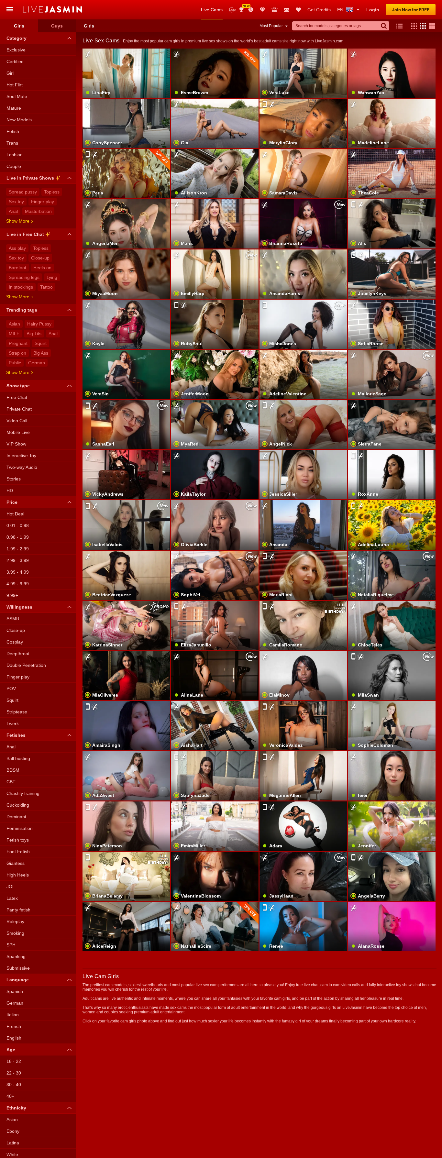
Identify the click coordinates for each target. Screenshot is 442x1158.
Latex (12, 898)
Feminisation (19, 828)
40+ (10, 1096)
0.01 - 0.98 (17, 525)
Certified (15, 61)
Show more (17, 221)
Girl (10, 73)
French (13, 1026)
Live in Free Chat (25, 234)
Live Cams (212, 9)
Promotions (250, 9)
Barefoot (17, 267)
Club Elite (262, 9)
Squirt (41, 343)
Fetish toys (17, 840)
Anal (13, 211)
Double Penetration (26, 665)
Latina (12, 1142)
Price (11, 502)
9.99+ (12, 595)
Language (17, 979)
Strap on (17, 353)
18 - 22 (13, 1061)
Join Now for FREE (410, 9)
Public (15, 362)
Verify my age (391, 887)
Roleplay (15, 921)
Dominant (16, 816)
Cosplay (14, 642)
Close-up (40, 257)
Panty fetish (18, 909)
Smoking (15, 933)
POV (11, 688)
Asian (14, 323)
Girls (19, 25)
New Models (232, 9)
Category (16, 38)
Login (372, 9)
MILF (14, 333)
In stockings (21, 287)
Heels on (42, 267)
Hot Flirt (14, 84)
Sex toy (16, 201)
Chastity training (22, 793)
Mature (13, 108)
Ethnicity (16, 1107)
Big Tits (34, 333)
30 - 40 (13, 1084)
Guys (57, 25)
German (36, 362)
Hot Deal (15, 513)
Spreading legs (24, 277)
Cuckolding (17, 805)
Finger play (42, 201)
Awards (244, 7)
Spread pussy (23, 191)
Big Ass (40, 353)
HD (9, 490)
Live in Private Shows (30, 178)
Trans (12, 143)
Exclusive (16, 49)
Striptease (16, 711)
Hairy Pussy (39, 323)
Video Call (16, 420)
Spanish (14, 991)
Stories (13, 478)
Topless (52, 191)
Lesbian (14, 154)
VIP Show (16, 444)
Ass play (17, 248)
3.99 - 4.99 (17, 572)
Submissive (18, 968)
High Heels (17, 874)
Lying (52, 277)
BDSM (12, 770)
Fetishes (16, 735)
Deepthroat (17, 653)
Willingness (19, 607)
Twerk (12, 723)
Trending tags (21, 310)
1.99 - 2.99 (17, 548)
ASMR (12, 618)
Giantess (15, 863)
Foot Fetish (18, 851)
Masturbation (38, 211)
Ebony (12, 1131)
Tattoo (46, 287)
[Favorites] (298, 9)
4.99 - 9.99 (17, 583)
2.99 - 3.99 (17, 560)
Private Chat (19, 409)
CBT (11, 781)
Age (10, 1049)
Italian (12, 1014)
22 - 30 (13, 1072)
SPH (11, 944)
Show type (18, 385)
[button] (412, 26)
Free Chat (16, 397)
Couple (13, 166)
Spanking (16, 956)
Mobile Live (18, 432)
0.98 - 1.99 (17, 537)
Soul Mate (16, 96)
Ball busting (18, 758)
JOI (10, 886)
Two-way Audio (21, 467)
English (13, 1038)
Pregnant (18, 343)
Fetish (12, 131)
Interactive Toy (21, 455)
